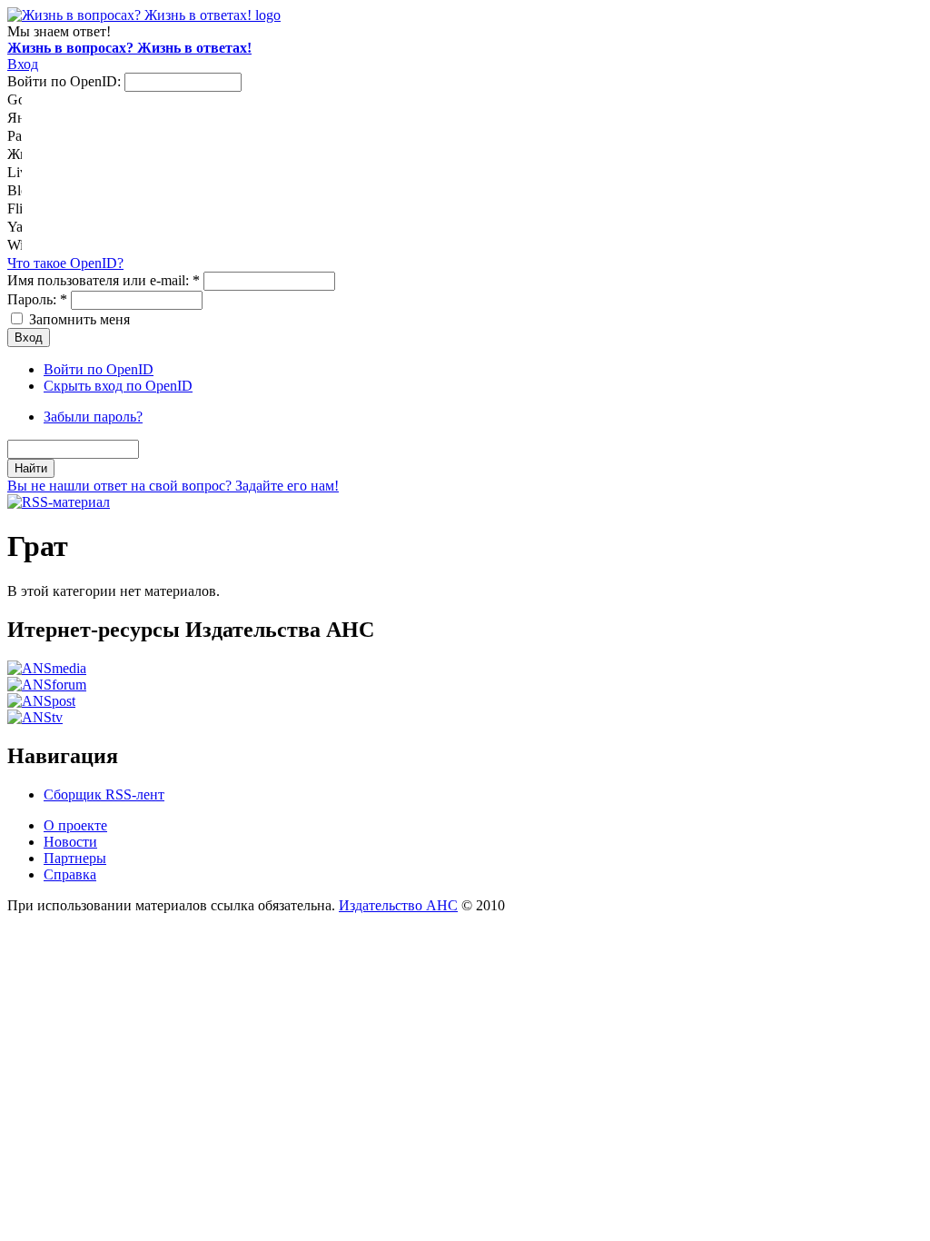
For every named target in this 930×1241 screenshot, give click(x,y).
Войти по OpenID (98, 369)
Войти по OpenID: (65, 81)
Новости (70, 841)
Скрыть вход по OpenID (118, 385)
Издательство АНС (398, 905)
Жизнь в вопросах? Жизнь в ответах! (129, 47)
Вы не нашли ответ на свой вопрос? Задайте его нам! (173, 485)
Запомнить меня (77, 319)
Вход (22, 64)
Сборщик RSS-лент (104, 794)
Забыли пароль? (93, 416)
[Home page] (144, 15)
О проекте (75, 825)
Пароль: (37, 299)
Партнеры (75, 858)
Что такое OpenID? (65, 263)
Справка (70, 874)
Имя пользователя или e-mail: (103, 280)
